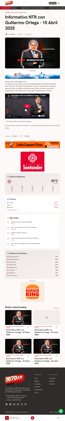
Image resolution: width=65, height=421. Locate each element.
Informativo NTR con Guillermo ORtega (16, 12)
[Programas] (25, 404)
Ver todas (56, 308)
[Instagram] (14, 404)
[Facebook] (6, 404)
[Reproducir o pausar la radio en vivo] (32, 418)
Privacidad (52, 378)
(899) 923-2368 (16, 400)
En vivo (53, 3)
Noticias (36, 381)
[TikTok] (17, 404)
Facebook (15, 136)
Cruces (36, 392)
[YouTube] (10, 404)
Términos (51, 381)
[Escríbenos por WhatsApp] (61, 411)
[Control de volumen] (58, 418)
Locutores (37, 387)
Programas (37, 384)
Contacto (51, 384)
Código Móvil (57, 412)
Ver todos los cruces (11, 210)
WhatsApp (27, 136)
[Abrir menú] (59, 3)
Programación (38, 389)
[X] (21, 404)
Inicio (35, 378)
